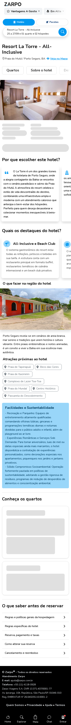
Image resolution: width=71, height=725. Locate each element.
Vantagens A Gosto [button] (24, 11)
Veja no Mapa (59, 59)
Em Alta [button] (56, 11)
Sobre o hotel (41, 70)
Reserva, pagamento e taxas (22, 635)
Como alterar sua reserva (20, 644)
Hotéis (20, 22)
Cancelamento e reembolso (21, 653)
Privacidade (34, 705)
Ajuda (48, 705)
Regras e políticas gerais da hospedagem (29, 617)
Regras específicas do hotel (21, 626)
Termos (60, 705)
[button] (35, 32)
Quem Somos (15, 705)
